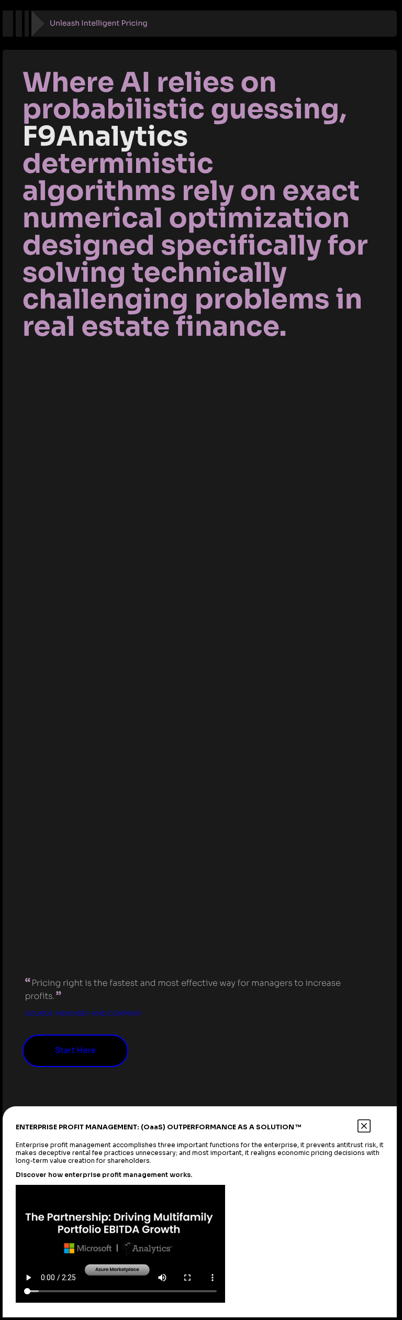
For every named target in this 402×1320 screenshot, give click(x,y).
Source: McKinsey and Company (83, 1014)
